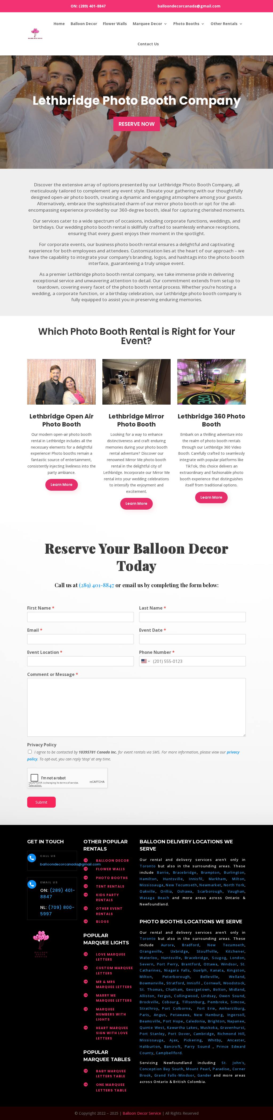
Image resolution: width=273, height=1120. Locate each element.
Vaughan (236, 891)
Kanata (217, 970)
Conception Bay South (161, 1068)
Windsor (229, 964)
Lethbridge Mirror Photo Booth (136, 420)
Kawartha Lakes (182, 1027)
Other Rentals (224, 23)
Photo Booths (186, 23)
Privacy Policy (41, 745)
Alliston (147, 995)
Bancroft (172, 1046)
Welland (236, 976)
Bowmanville (152, 983)
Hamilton (148, 878)
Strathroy (149, 1008)
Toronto (148, 866)
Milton (238, 878)
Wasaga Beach (154, 897)
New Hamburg (208, 1014)
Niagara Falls (177, 970)
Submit (41, 802)
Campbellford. (169, 1052)
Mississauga (151, 885)
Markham (217, 878)
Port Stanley (152, 1033)
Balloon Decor (84, 23)
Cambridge (204, 1033)
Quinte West (152, 1027)
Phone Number (157, 652)
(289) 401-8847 (92, 6)
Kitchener (235, 951)
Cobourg (170, 1002)
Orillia (166, 891)
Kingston (235, 970)
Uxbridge (179, 951)
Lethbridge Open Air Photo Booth (62, 420)
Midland (236, 989)
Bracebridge (184, 872)
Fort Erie (206, 1008)
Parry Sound (199, 1046)
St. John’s (233, 1062)
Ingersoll (236, 1014)
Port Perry (167, 964)
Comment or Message (52, 674)
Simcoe (237, 1002)
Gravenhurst (232, 1027)
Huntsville (173, 878)
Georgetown (198, 989)
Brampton (210, 872)
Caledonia (195, 1021)
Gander (206, 1075)
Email (34, 630)
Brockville (149, 1002)
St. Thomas (151, 989)
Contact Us (148, 43)
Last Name (152, 608)
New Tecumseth (181, 885)
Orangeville (151, 951)
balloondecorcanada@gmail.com (189, 6)
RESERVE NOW (137, 124)
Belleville (209, 976)
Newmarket (210, 885)
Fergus (164, 995)
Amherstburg (231, 1008)
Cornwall (212, 983)
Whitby (215, 1040)
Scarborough (210, 891)
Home (59, 23)
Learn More (62, 484)
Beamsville (150, 1021)
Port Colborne (176, 1008)
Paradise (221, 1068)
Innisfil (195, 878)
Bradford (190, 944)
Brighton (216, 1021)
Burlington (234, 872)
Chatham (174, 989)
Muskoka (209, 1027)
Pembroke (217, 1002)
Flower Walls (115, 23)
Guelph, (200, 970)
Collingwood (186, 995)
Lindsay (208, 995)
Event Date (152, 630)
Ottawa (211, 964)
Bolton (219, 989)
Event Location (44, 652)
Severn (147, 964)
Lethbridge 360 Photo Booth (211, 420)
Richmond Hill (231, 1033)
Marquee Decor (147, 23)
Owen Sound (231, 995)
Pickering (193, 1040)
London (237, 957)
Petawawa (180, 1014)
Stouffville (207, 951)
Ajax (174, 1040)
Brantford (191, 964)
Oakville (147, 891)
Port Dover (179, 1033)
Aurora (167, 944)
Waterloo (148, 957)
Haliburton (150, 1046)
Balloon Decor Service (142, 1113)
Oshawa (184, 891)
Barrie (163, 872)
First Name (40, 608)
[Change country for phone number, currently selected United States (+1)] (145, 661)
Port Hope (173, 1021)
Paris (145, 1014)
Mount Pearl (198, 1068)
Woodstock (234, 983)
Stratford (175, 983)
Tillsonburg (193, 1002)
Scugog (219, 957)
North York (234, 885)
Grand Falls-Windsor (174, 1075)
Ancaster (235, 1040)
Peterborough (176, 976)
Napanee (235, 1021)
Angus (160, 1014)
